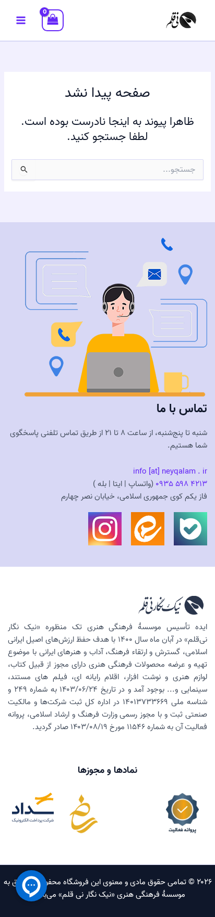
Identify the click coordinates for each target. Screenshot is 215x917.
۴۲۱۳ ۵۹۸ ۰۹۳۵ (181, 484)
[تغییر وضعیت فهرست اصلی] (20, 20)
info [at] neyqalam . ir (170, 471)
